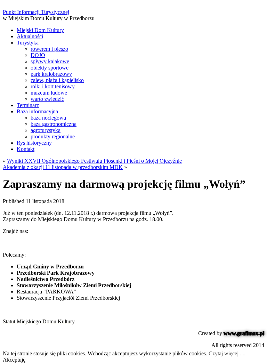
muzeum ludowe (49, 93)
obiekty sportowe (49, 68)
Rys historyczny (34, 143)
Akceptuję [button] (14, 360)
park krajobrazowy (51, 74)
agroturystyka (45, 130)
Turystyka (28, 43)
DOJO (38, 55)
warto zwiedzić (47, 99)
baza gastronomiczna (53, 124)
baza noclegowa (48, 118)
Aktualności (30, 36)
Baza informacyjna (37, 111)
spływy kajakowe (50, 61)
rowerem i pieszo (49, 49)
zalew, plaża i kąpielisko (57, 80)
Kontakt (25, 149)
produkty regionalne (53, 136)
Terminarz (28, 105)
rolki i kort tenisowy (53, 86)
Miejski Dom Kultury (40, 30)
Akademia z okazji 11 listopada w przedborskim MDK (63, 167)
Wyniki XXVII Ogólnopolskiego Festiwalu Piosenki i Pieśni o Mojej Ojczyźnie (94, 161)
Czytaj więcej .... (227, 353)
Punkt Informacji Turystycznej (36, 12)
